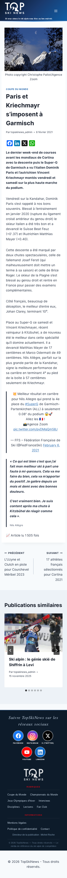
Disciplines (13, 806)
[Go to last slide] (10, 650)
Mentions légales (16, 822)
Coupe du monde (17, 89)
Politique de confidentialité (22, 829)
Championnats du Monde (44, 794)
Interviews (44, 800)
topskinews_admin (21, 132)
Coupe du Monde (16, 794)
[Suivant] (57, 650)
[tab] (26, 690)
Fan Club (42, 806)
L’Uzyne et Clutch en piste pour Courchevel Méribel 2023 (16, 564)
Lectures (28, 806)
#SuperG (31, 404)
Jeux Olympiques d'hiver (21, 800)
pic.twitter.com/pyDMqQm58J (35, 429)
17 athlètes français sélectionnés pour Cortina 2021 (53, 566)
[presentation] (33, 632)
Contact (45, 829)
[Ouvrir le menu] (55, 11)
